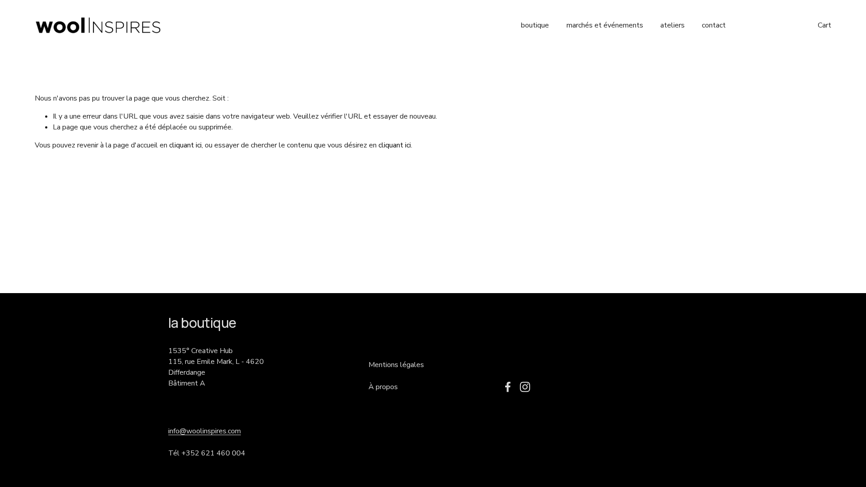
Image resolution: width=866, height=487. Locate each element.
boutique (535, 25)
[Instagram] (525, 386)
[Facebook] (507, 386)
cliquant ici (185, 145)
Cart (824, 25)
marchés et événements (605, 25)
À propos (383, 387)
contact (714, 25)
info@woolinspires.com (204, 431)
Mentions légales (396, 365)
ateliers (672, 25)
